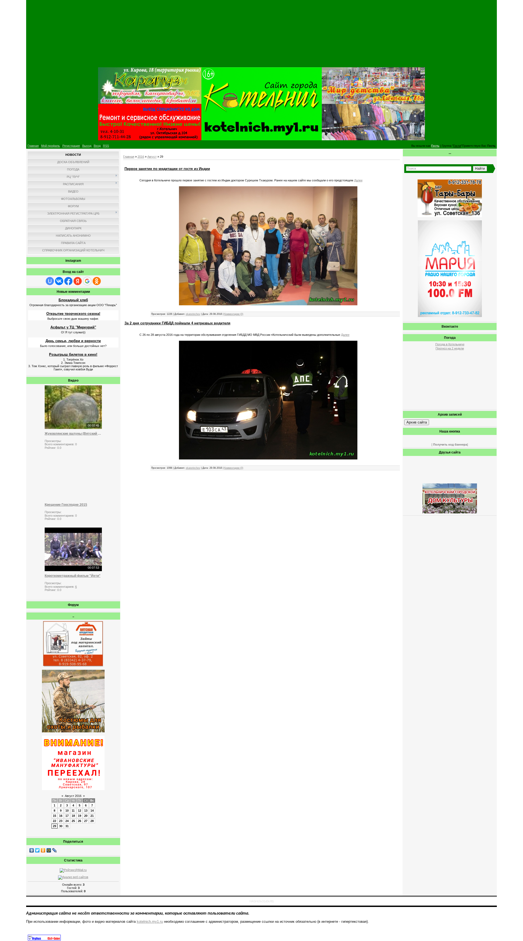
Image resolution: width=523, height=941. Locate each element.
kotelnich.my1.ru (150, 921)
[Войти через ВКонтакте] (59, 281)
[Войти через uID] (50, 281)
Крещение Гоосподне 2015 (66, 505)
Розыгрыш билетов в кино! (73, 354)
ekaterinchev (193, 314)
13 (85, 810)
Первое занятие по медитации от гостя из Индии (167, 169)
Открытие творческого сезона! (73, 314)
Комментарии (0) (233, 314)
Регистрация (71, 145)
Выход (86, 145)
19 (79, 815)
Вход (97, 145)
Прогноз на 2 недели (450, 348)
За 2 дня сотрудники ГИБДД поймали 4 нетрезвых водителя (177, 323)
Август (152, 156)
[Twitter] (37, 850)
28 (92, 821)
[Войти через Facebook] (68, 281)
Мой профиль (50, 145)
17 (67, 815)
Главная (33, 145)
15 (54, 815)
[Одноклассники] (43, 850)
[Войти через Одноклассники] (97, 281)
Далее (358, 180)
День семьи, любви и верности (73, 341)
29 (54, 826)
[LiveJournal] (54, 850)
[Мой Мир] (49, 850)
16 (60, 815)
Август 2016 (73, 795)
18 (73, 815)
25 (73, 821)
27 (85, 821)
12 (79, 810)
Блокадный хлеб (73, 300)
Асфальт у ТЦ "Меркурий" (73, 327)
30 (60, 826)
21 (92, 815)
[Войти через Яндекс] (78, 281)
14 (92, 810)
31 (67, 826)
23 (60, 821)
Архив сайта (416, 422)
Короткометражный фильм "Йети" (73, 576)
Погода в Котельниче (449, 344)
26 (79, 821)
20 (85, 815)
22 (54, 821)
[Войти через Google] (87, 281)
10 (67, 810)
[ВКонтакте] (32, 850)
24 (67, 821)
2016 (141, 156)
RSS (106, 145)
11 (73, 810)
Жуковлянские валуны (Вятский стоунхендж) (73, 434)
